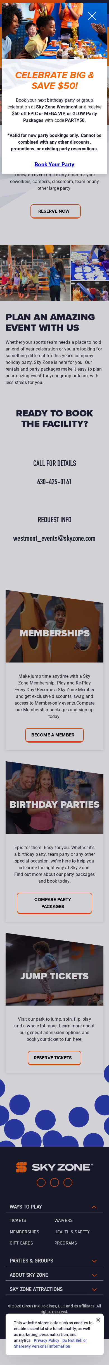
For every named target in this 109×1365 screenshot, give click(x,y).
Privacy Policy (46, 1340)
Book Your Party (54, 164)
